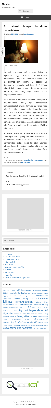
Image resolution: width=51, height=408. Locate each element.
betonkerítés (26, 290)
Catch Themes (32, 404)
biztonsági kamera (40, 290)
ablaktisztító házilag (9, 290)
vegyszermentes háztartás (17, 327)
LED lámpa (40, 307)
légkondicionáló (38, 310)
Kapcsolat (8, 275)
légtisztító (8, 313)
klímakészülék (24, 301)
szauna (17, 324)
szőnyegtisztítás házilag (28, 325)
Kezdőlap (8, 254)
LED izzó (31, 307)
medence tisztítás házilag (39, 314)
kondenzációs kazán (11, 304)
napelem (33, 316)
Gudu (6, 4)
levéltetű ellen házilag (11, 311)
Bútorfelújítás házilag (12, 259)
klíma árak (42, 301)
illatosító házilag (21, 298)
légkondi (23, 310)
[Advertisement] (25, 213)
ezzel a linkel (25, 162)
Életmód (8, 269)
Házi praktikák (10, 262)
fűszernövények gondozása (23, 296)
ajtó (18, 289)
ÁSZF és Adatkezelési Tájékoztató (17, 277)
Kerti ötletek (9, 264)
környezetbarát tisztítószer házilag (34, 304)
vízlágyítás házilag (41, 328)
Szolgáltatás (28, 160)
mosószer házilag (8, 316)
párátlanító (32, 322)
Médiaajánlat (9, 272)
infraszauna (42, 298)
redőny (10, 325)
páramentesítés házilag (20, 319)
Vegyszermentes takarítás (14, 267)
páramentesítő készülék (14, 322)
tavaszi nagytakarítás (42, 325)
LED (24, 307)
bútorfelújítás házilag (18, 293)
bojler (5, 292)
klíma (7, 301)
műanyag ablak (22, 316)
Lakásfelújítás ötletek (12, 257)
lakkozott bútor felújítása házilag (12, 307)
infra (32, 298)
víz (34, 328)
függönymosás (7, 296)
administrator (29, 34)
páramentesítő (41, 319)
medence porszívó (22, 313)
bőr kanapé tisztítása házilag (38, 293)
